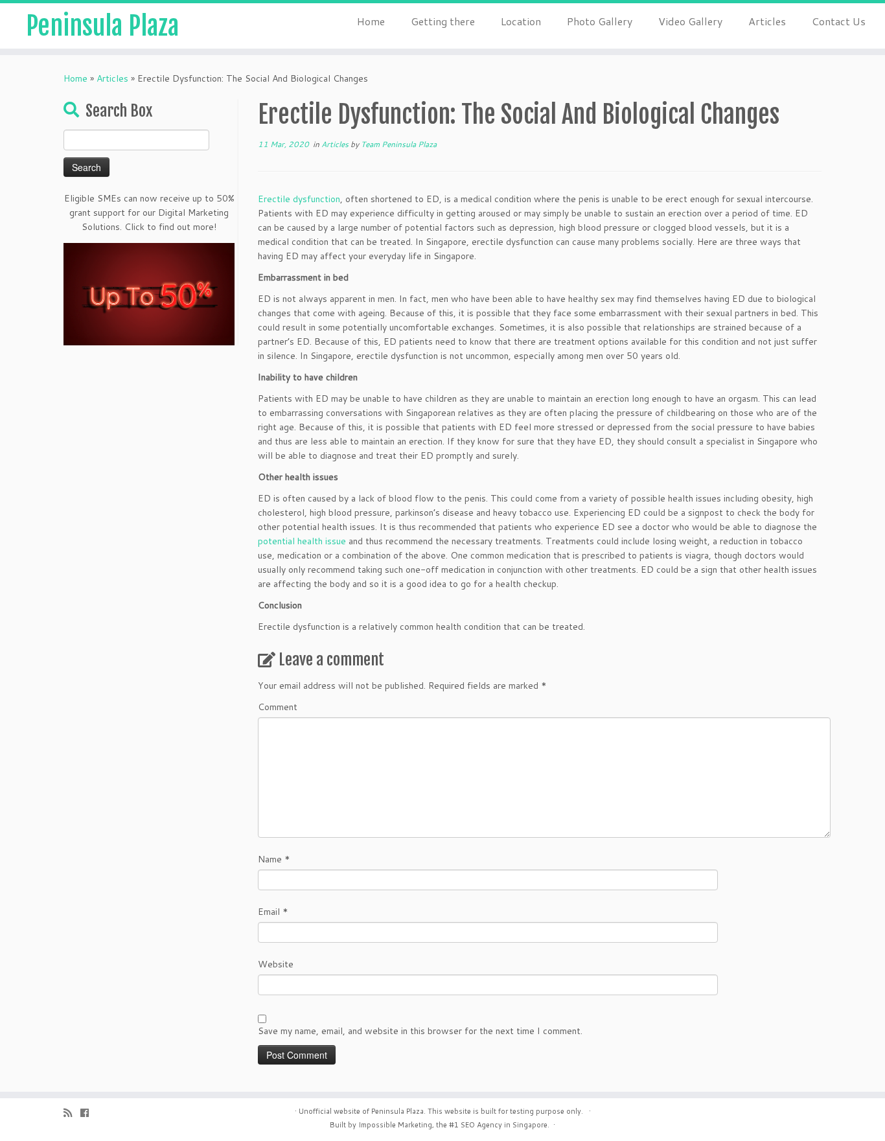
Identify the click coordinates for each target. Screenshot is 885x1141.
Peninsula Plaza (102, 25)
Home (371, 21)
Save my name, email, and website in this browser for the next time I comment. (420, 1030)
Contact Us (839, 21)
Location (521, 21)
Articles (767, 21)
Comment (277, 706)
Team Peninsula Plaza (399, 144)
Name (274, 859)
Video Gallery (690, 21)
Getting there (443, 21)
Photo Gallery (599, 21)
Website (275, 964)
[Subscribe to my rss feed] (71, 1113)
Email (273, 911)
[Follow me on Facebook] (88, 1113)
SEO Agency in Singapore (504, 1125)
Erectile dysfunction (299, 198)
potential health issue (302, 541)
